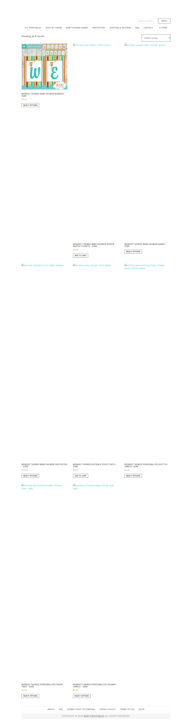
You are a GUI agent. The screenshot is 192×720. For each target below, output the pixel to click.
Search (164, 21)
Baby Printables (96, 9)
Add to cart (80, 255)
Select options (30, 105)
